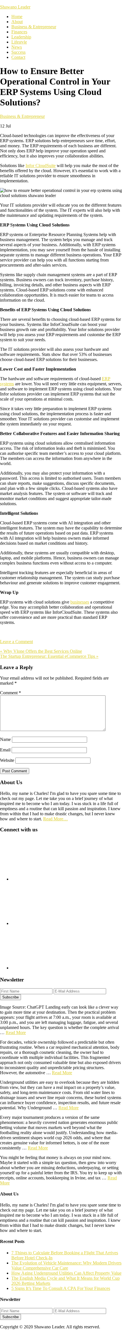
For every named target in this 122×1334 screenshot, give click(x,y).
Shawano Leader (15, 7)
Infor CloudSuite (41, 165)
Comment (10, 692)
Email (5, 749)
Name (5, 739)
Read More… (55, 818)
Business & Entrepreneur (22, 116)
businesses (79, 602)
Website (7, 760)
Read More (16, 1032)
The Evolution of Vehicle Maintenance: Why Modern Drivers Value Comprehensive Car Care (66, 1265)
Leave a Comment (16, 641)
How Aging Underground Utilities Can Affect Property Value (66, 1273)
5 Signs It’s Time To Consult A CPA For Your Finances (60, 1288)
